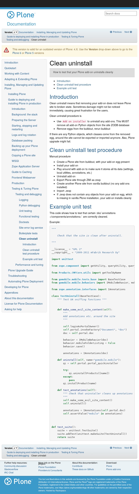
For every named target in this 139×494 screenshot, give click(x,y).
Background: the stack (24, 114)
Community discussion (15, 465)
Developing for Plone (17, 287)
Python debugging (29, 205)
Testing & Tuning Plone (72, 36)
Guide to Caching (22, 172)
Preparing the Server (24, 120)
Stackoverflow (11, 469)
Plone (109, 465)
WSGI (15, 161)
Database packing (22, 140)
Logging (23, 200)
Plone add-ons (113, 469)
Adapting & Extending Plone (21, 79)
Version (8, 32)
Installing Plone (17, 94)
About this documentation (19, 298)
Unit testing (25, 211)
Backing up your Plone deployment (25, 147)
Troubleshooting (17, 275)
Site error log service (31, 227)
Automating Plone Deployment (25, 281)
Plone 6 (16, 53)
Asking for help (13, 309)
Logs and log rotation (24, 135)
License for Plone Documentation (24, 303)
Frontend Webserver (23, 177)
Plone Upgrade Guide (20, 270)
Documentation (26, 32)
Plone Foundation (47, 466)
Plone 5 (29, 53)
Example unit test (33, 259)
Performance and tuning (29, 264)
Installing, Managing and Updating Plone (57, 32)
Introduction (11, 62)
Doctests (24, 222)
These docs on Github (83, 469)
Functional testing (29, 216)
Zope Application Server (26, 166)
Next (127, 31)
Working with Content (17, 73)
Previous (116, 31)
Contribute (77, 465)
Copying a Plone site (23, 155)
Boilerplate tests (28, 233)
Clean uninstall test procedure (31, 251)
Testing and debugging (17, 39)
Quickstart (10, 68)
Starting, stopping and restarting (24, 127)
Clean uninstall (28, 238)
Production (18, 183)
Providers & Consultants (50, 470)
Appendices (11, 292)
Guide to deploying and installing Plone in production (33, 36)
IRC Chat (8, 472)
